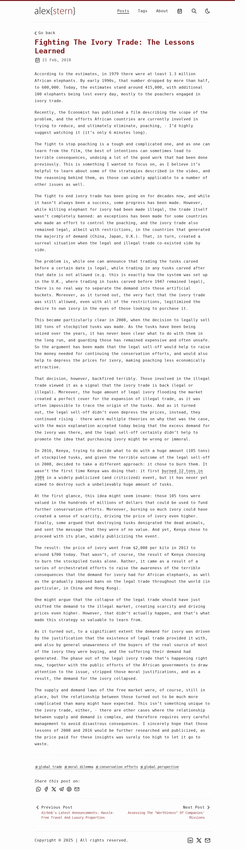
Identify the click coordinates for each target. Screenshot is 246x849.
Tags (143, 11)
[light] (207, 11)
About (162, 11)
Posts (123, 11)
